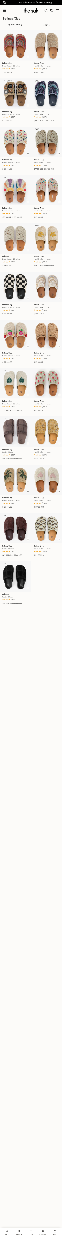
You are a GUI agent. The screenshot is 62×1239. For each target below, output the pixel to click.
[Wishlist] (51, 10)
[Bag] (57, 10)
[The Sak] (31, 10)
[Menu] (6, 10)
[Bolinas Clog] (15, 45)
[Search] (46, 10)
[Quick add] (28, 56)
